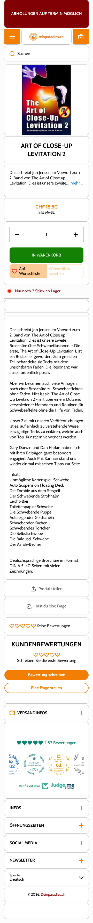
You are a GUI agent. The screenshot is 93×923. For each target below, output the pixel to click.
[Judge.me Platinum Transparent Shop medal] (46, 764)
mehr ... (77, 183)
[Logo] (46, 37)
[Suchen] (9, 53)
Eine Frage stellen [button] (46, 687)
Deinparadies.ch (53, 894)
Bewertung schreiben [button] (46, 674)
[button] (81, 36)
